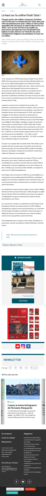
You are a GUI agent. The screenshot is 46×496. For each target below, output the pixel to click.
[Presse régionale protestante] (23, 5)
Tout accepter (12, 493)
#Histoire (13, 245)
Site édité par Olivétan (10, 463)
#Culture (6, 245)
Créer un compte (8, 438)
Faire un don (5, 456)
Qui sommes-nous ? (7, 448)
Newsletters (7, 442)
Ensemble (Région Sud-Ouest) (32, 448)
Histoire (12, 11)
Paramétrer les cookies (15, 489)
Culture (3, 11)
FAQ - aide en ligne (7, 452)
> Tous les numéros (28, 296)
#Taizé (20, 245)
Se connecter (7, 434)
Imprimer (35, 367)
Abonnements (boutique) (9, 450)
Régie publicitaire (6, 454)
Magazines (28, 434)
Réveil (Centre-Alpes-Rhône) (32, 437)
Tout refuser (30, 489)
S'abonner (23, 301)
